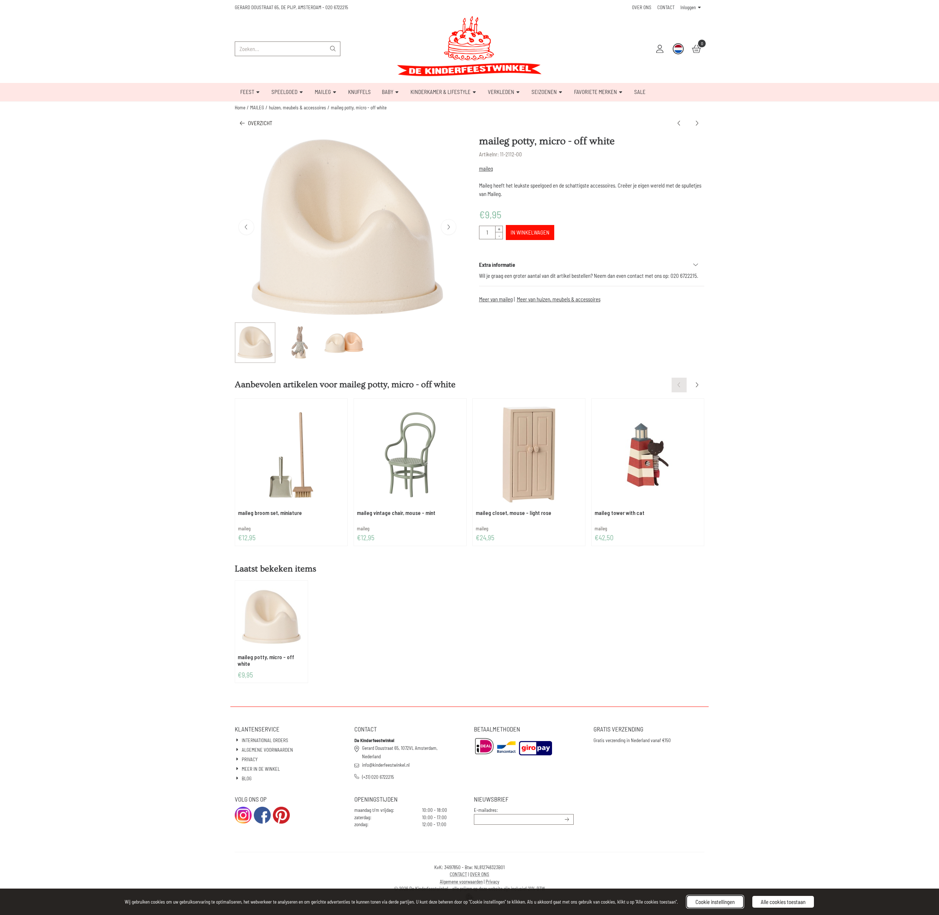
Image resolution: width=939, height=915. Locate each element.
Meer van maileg (496, 299)
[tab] (591, 265)
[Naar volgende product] (697, 123)
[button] (660, 49)
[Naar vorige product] (679, 123)
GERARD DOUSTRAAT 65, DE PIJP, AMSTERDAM (278, 7)
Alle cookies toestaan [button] (783, 901)
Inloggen (688, 7)
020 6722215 (336, 7)
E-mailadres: (486, 810)
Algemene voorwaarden (461, 882)
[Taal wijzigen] (678, 48)
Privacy (492, 882)
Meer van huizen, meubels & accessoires (558, 299)
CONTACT (666, 7)
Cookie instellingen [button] (715, 901)
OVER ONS (641, 7)
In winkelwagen (530, 232)
